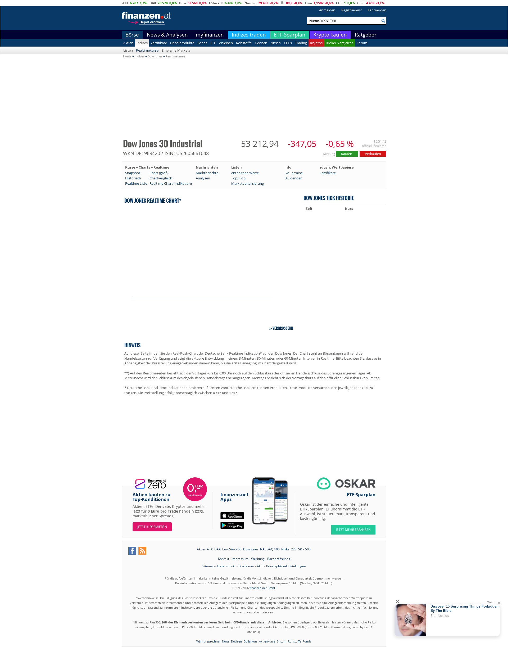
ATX (125, 3)
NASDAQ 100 (270, 549)
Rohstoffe (244, 42)
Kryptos (316, 42)
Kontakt (223, 558)
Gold (361, 3)
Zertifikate (159, 42)
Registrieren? (351, 10)
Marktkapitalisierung (247, 183)
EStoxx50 (216, 3)
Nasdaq (250, 3)
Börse (132, 34)
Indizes (142, 42)
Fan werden (377, 10)
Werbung (258, 558)
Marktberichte (207, 172)
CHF (339, 3)
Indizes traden (249, 34)
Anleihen (226, 42)
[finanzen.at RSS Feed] (142, 551)
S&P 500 (304, 549)
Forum (362, 42)
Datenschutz (226, 566)
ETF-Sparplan (289, 34)
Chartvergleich (160, 178)
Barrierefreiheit (278, 558)
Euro (308, 3)
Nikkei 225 (289, 549)
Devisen (261, 42)
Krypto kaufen (330, 34)
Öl (282, 3)
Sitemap (208, 566)
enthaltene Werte (245, 172)
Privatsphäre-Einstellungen (286, 566)
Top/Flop (238, 178)
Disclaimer (246, 566)
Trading (301, 42)
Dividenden (293, 178)
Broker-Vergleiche (339, 42)
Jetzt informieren (152, 526)
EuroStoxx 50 (232, 549)
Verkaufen (373, 153)
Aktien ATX (205, 549)
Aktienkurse (267, 641)
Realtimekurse (147, 50)
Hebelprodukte (182, 42)
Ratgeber (366, 34)
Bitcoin (281, 641)
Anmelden (327, 10)
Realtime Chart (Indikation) (170, 183)
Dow (182, 3)
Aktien (128, 42)
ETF (213, 42)
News (225, 641)
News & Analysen (167, 34)
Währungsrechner (208, 641)
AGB (260, 566)
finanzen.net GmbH (263, 588)
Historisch (133, 178)
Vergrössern (283, 328)
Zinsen (275, 42)
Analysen (203, 178)
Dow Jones (250, 549)
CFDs (288, 42)
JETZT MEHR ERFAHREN (353, 529)
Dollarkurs (250, 641)
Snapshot (132, 172)
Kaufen (347, 153)
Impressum (240, 558)
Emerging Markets (176, 50)
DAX (152, 3)
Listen (128, 50)
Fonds (202, 42)
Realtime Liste (136, 183)
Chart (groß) (159, 172)
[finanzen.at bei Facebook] (132, 551)
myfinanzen (210, 34)
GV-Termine (293, 172)
